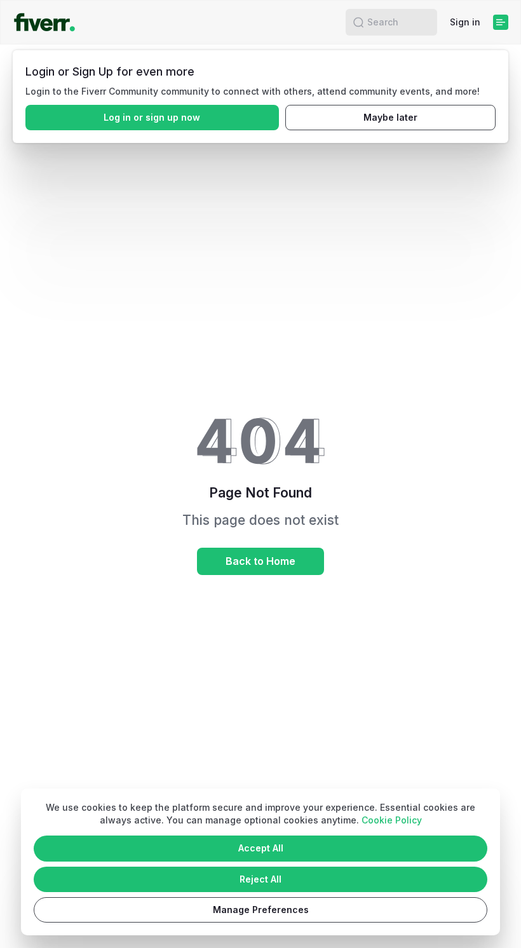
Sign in (465, 22)
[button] (358, 22)
